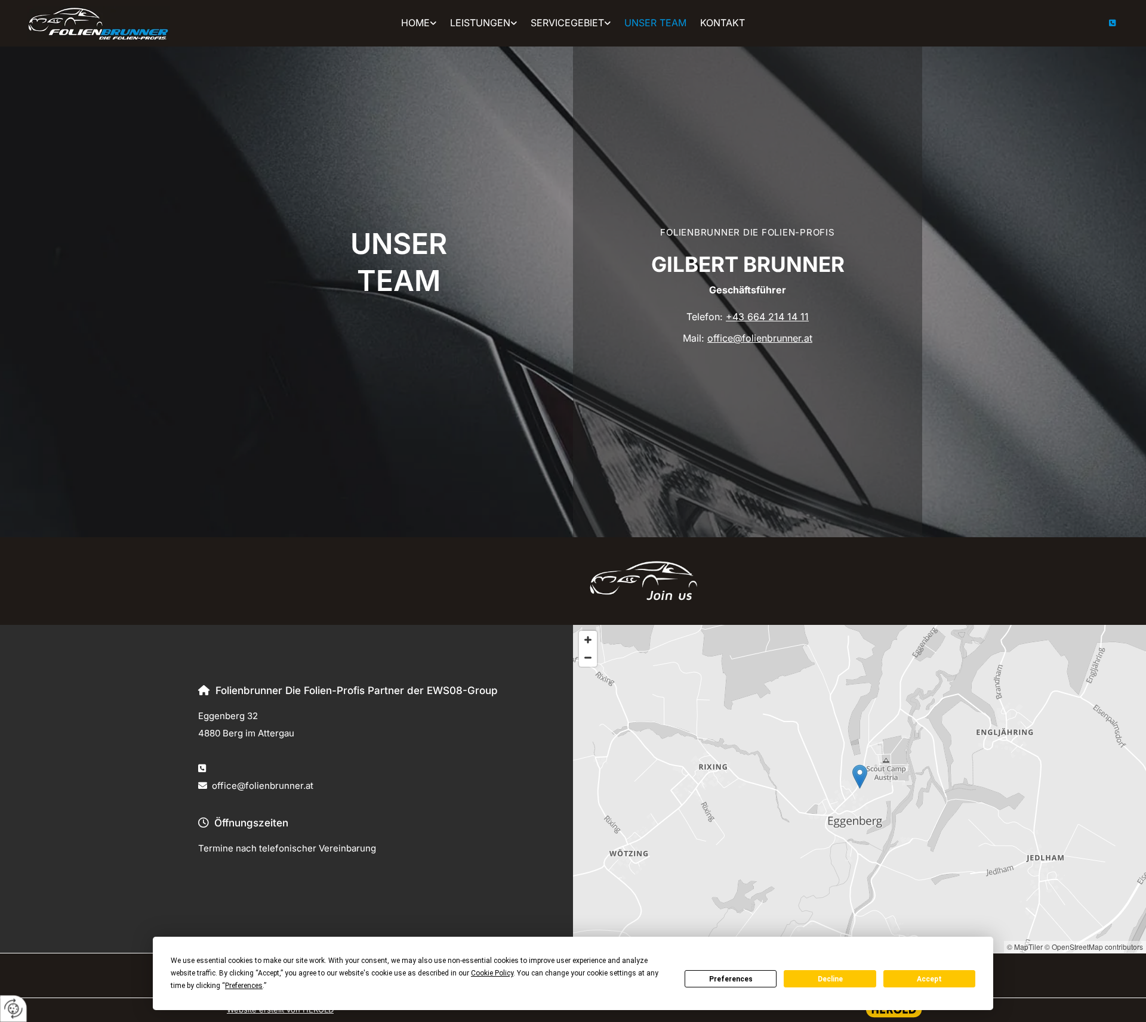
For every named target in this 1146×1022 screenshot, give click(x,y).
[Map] (859, 789)
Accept (929, 979)
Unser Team (655, 23)
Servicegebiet (567, 23)
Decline (830, 979)
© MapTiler (1025, 947)
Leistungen (480, 23)
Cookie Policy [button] (492, 973)
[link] (419, 23)
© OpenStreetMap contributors (1094, 947)
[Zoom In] (588, 640)
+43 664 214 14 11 (767, 317)
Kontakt (722, 23)
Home (415, 23)
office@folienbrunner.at (759, 338)
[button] (859, 776)
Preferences (731, 979)
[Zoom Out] (588, 658)
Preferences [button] (244, 985)
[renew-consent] (13, 1008)
